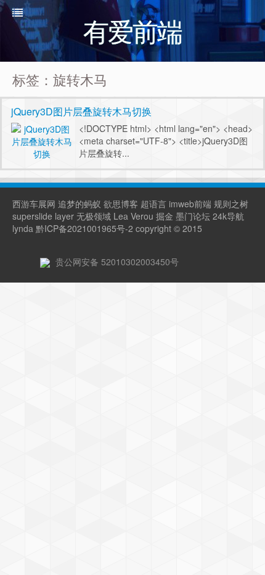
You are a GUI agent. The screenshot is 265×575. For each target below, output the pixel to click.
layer (64, 216)
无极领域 (93, 216)
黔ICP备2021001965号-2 (84, 228)
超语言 (153, 203)
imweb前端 (190, 203)
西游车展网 (33, 203)
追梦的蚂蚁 (79, 203)
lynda (22, 228)
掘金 (164, 216)
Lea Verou (133, 216)
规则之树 (231, 203)
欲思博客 (121, 203)
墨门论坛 (193, 216)
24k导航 (228, 216)
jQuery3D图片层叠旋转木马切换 (81, 111)
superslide (32, 216)
